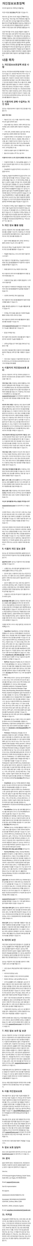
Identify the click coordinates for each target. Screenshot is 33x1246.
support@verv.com (8, 505)
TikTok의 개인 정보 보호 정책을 (12, 849)
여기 (22, 871)
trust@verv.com (7, 1154)
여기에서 (26, 804)
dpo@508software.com (21, 1110)
